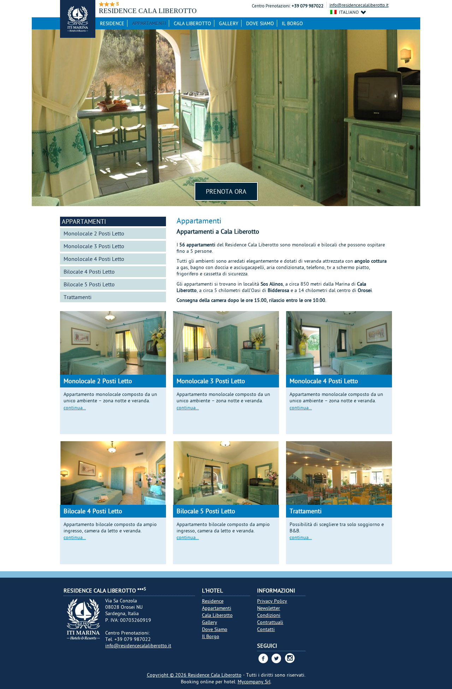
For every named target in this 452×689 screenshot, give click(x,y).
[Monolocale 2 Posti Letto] (113, 345)
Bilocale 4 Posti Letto (89, 271)
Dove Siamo (260, 23)
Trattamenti (77, 296)
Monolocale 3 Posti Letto (94, 246)
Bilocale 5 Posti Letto (89, 284)
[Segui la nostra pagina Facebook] (263, 658)
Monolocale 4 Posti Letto (94, 258)
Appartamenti (149, 23)
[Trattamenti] (339, 472)
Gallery (228, 23)
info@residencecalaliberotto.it (358, 5)
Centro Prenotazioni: (271, 6)
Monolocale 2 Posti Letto (94, 233)
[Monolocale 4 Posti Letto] (339, 345)
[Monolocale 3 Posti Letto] (226, 345)
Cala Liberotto (192, 23)
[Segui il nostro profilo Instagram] (290, 660)
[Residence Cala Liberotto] (77, 19)
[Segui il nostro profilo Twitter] (276, 658)
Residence (112, 23)
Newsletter (268, 608)
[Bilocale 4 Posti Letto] (113, 475)
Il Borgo (292, 23)
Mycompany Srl (254, 681)
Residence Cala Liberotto (215, 675)
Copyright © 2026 (167, 675)
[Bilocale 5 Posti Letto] (226, 475)
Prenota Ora (226, 191)
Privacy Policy (272, 601)
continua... (75, 407)
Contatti (266, 629)
